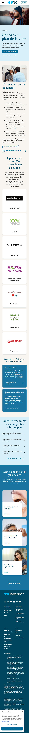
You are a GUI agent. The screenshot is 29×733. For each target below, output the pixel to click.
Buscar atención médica (12, 408)
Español (18, 708)
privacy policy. (5, 721)
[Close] (22, 711)
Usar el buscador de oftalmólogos (11, 383)
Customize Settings (12, 724)
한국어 (10, 709)
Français (13, 709)
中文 (21, 708)
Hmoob (20, 709)
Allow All (12, 728)
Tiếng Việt (6, 709)
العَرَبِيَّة (17, 709)
